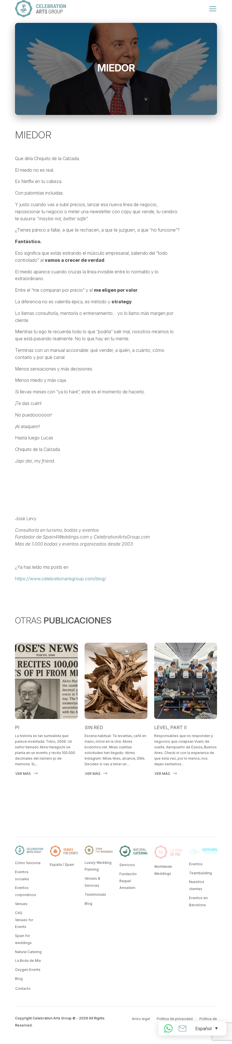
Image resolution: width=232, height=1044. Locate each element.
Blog (19, 979)
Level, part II (170, 727)
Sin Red (94, 727)
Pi (17, 727)
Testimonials (95, 894)
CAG (18, 913)
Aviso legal (141, 1019)
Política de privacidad (175, 1019)
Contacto (23, 988)
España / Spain (62, 864)
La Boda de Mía (28, 960)
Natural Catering (28, 952)
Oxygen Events (27, 969)
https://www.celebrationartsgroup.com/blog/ (60, 578)
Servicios (127, 865)
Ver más (23, 773)
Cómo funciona (27, 863)
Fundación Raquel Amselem (128, 881)
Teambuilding (200, 873)
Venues (21, 904)
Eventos (196, 864)
